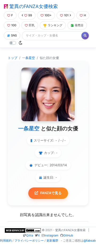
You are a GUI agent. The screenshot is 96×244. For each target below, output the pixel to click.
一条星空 (28, 58)
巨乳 (32, 25)
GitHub (68, 235)
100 (13, 25)
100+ (48, 15)
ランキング (55, 25)
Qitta (29, 235)
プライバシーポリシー (29, 240)
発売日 (79, 25)
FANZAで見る (51, 193)
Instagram (51, 235)
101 (66, 15)
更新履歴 (52, 240)
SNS (14, 35)
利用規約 (6, 240)
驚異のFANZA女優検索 (33, 6)
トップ (12, 58)
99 (30, 15)
